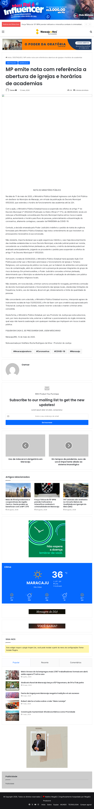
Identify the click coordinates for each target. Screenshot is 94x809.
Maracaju (75, 351)
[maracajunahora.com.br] (47, 32)
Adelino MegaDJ (51, 797)
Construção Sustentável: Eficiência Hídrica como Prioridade (48, 712)
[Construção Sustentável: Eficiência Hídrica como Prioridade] (12, 716)
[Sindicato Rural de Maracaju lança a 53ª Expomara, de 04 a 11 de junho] (12, 685)
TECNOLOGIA (73, 805)
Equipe (56, 805)
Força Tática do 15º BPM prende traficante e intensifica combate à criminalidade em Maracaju (46, 503)
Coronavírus (43, 351)
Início (9, 57)
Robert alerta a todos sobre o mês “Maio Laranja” (43, 701)
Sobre (49, 805)
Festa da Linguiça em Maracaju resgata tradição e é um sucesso (50, 693)
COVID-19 (60, 351)
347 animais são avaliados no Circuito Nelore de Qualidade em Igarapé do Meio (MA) (54, 24)
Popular (16, 662)
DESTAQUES (17, 57)
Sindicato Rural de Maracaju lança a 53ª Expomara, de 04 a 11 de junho (52, 682)
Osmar (12, 90)
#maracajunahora (23, 351)
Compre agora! (86, 805)
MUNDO (63, 805)
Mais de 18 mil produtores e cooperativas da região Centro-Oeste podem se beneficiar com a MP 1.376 (18, 503)
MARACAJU (24, 63)
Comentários (75, 662)
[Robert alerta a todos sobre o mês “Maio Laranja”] (12, 704)
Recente (44, 662)
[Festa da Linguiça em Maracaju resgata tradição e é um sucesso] (12, 695)
